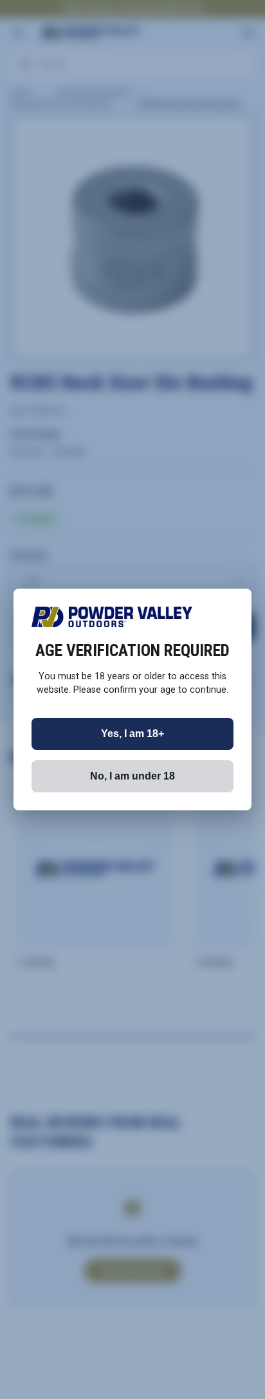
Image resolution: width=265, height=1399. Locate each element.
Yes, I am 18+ (132, 733)
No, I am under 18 (132, 776)
